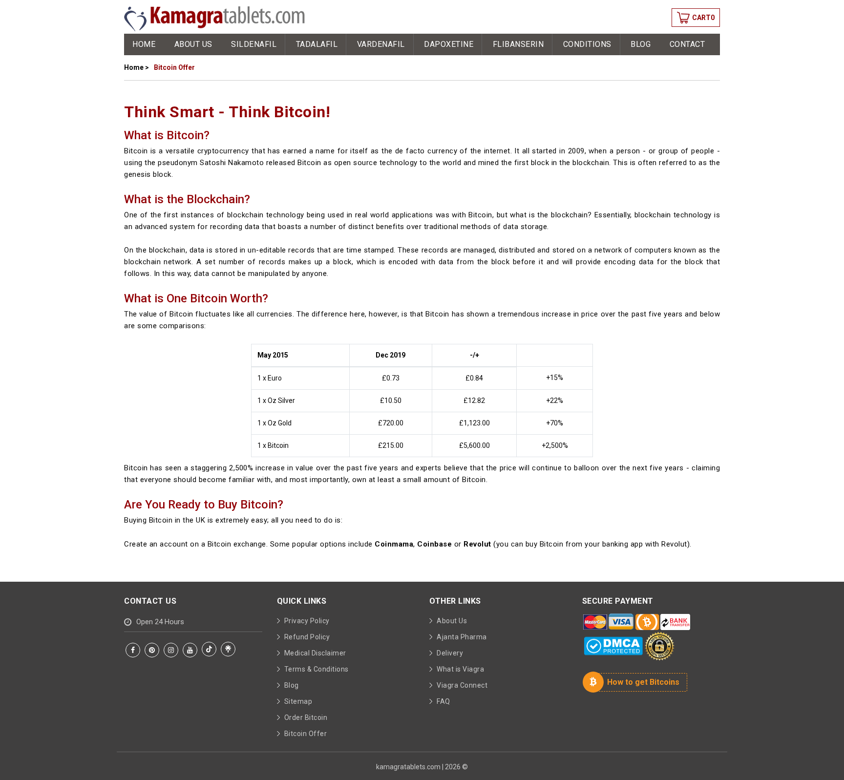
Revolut (477, 544)
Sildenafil (253, 44)
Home (143, 44)
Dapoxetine (448, 44)
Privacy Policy (307, 621)
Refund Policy (307, 637)
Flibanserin (518, 44)
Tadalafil (317, 44)
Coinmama (394, 544)
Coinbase (434, 544)
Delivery (450, 653)
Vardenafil (381, 44)
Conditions (587, 44)
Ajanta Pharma (462, 637)
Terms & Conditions (316, 669)
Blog (641, 44)
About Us (193, 44)
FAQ (443, 701)
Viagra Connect (462, 685)
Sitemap (298, 701)
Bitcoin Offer (305, 734)
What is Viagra (460, 669)
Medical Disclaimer (315, 653)
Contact (687, 44)
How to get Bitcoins (643, 682)
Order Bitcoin (306, 717)
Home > (136, 67)
